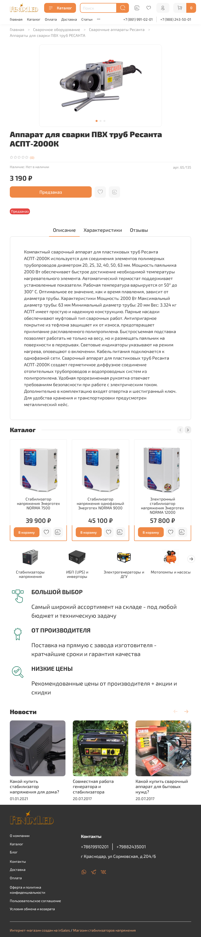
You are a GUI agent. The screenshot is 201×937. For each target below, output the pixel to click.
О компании (19, 836)
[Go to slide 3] (104, 121)
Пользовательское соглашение (35, 901)
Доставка (69, 19)
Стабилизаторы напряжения (30, 574)
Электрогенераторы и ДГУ (124, 574)
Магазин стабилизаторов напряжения (104, 930)
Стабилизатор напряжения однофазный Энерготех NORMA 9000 (100, 503)
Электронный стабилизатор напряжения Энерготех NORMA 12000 (162, 505)
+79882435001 (131, 846)
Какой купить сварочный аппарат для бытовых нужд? (162, 786)
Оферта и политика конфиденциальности (27, 890)
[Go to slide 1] (97, 121)
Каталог (64, 7)
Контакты (18, 861)
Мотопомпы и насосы (171, 572)
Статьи (86, 19)
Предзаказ (50, 192)
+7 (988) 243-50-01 (175, 19)
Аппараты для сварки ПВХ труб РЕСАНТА (47, 35)
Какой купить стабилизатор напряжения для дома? (34, 786)
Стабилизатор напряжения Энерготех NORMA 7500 (38, 503)
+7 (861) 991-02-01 (138, 19)
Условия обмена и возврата (32, 909)
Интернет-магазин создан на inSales (40, 930)
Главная (16, 19)
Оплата (51, 19)
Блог (14, 852)
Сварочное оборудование (56, 29)
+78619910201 (95, 846)
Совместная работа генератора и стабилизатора (93, 786)
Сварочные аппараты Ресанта (117, 29)
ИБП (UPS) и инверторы (77, 574)
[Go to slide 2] (100, 121)
